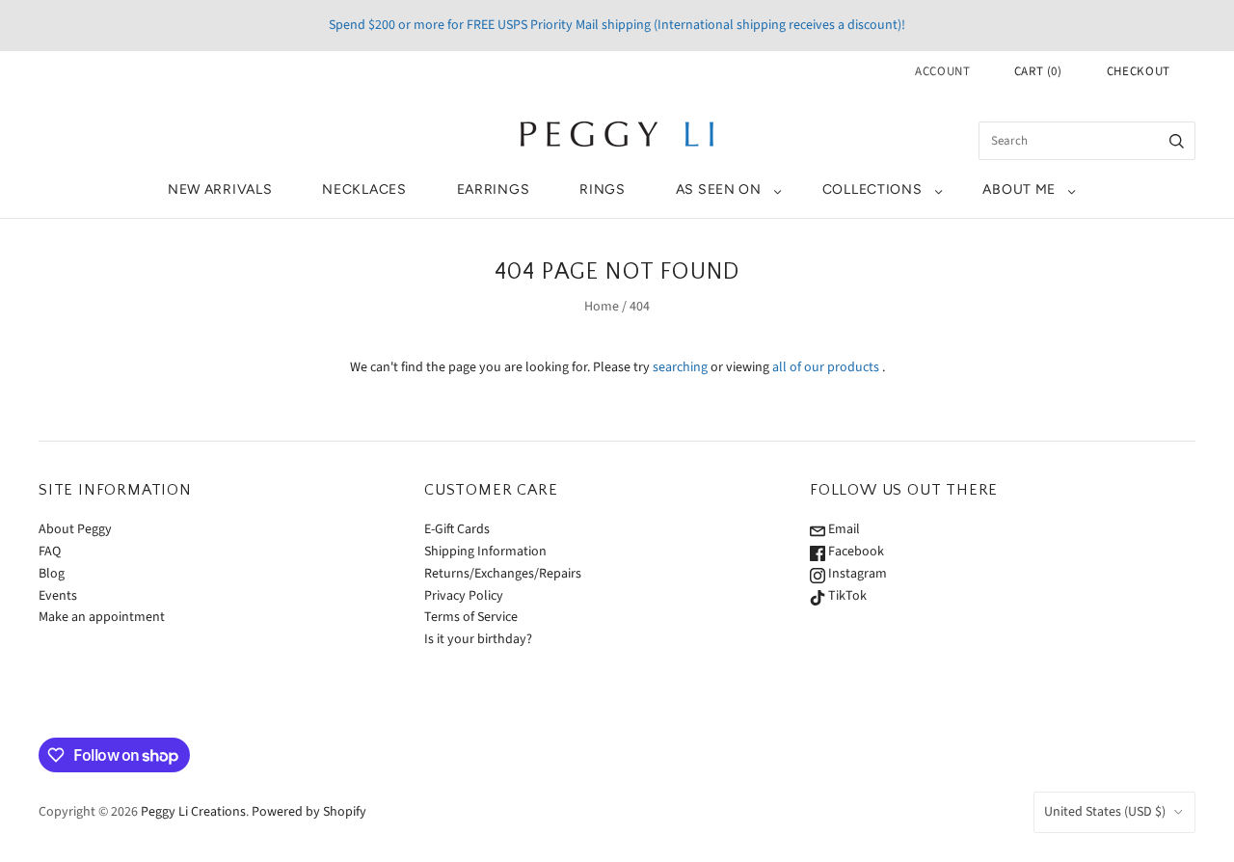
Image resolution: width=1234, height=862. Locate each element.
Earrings (493, 189)
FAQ (50, 551)
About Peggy (75, 529)
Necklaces (364, 189)
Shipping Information (485, 551)
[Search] (1176, 140)
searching (680, 367)
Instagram (856, 573)
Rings (602, 189)
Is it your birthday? (478, 639)
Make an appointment (102, 617)
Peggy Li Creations (193, 812)
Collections (872, 189)
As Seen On (719, 189)
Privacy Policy (463, 596)
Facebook (854, 551)
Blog (52, 573)
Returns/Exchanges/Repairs (502, 573)
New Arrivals (220, 189)
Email (842, 529)
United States (1105, 812)
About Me (1019, 189)
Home (601, 306)
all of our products (825, 367)
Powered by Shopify (309, 812)
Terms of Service (471, 617)
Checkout (1138, 71)
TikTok (846, 596)
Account (943, 71)
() (1038, 71)
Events (58, 596)
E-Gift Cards (457, 529)
